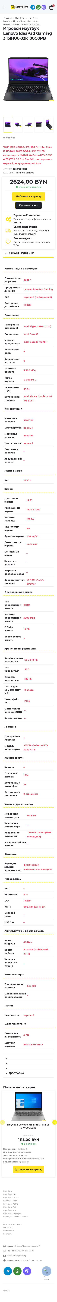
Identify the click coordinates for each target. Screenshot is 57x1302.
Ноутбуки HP (9, 1194)
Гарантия (7, 1227)
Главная (8, 18)
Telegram (7, 1271)
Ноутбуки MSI (9, 1210)
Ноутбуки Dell (9, 1207)
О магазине (8, 1231)
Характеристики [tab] (21, 253)
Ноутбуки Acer (10, 1201)
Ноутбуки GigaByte (12, 1213)
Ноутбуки (20, 18)
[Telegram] (32, 7)
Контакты (7, 1234)
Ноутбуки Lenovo (24, 173)
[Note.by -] (19, 7)
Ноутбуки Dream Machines (15, 1217)
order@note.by (19, 1255)
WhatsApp (38, 7)
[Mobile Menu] (5, 7)
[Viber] (43, 7)
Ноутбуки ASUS (10, 1204)
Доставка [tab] (16, 1073)
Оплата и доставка (12, 1224)
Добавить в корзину (28, 196)
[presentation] (7, 79)
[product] (28, 1106)
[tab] (28, 1056)
